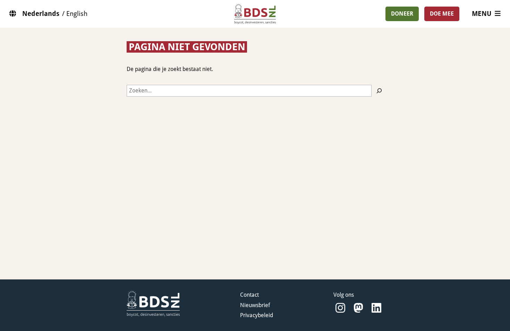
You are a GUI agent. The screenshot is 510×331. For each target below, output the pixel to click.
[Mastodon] (358, 308)
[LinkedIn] (376, 308)
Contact (249, 295)
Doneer (402, 13)
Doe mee (442, 13)
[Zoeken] (379, 91)
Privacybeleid (256, 315)
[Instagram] (340, 308)
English (76, 14)
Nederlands (40, 14)
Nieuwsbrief (255, 305)
